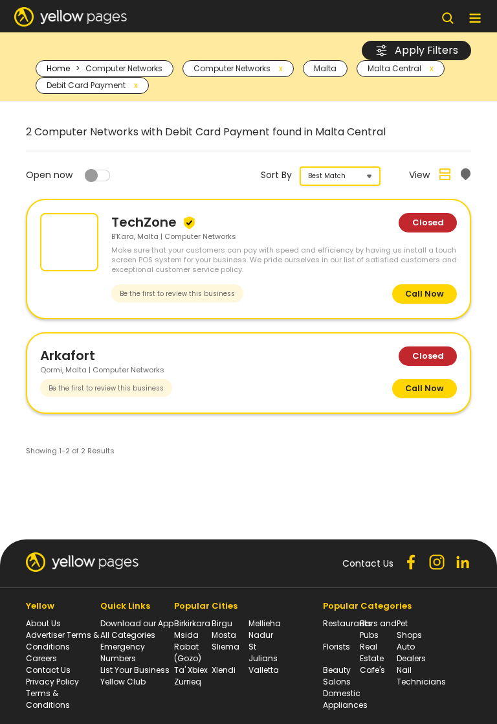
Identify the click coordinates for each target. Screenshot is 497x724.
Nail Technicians (421, 675)
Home (58, 68)
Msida (186, 634)
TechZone (145, 222)
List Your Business (135, 669)
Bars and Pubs (378, 629)
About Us (43, 623)
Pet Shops (409, 629)
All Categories (127, 634)
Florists (336, 646)
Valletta (263, 669)
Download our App (136, 623)
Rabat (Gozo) (187, 652)
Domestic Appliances (345, 699)
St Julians (263, 652)
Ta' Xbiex (191, 669)
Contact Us (48, 669)
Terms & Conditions (48, 699)
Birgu (222, 623)
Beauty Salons (337, 675)
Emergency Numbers (122, 652)
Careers (41, 658)
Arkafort (67, 355)
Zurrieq (187, 681)
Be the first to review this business (177, 294)
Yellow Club (123, 681)
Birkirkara (192, 623)
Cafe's (372, 669)
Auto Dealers (411, 652)
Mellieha (264, 623)
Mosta (224, 634)
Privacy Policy (52, 681)
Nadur (260, 634)
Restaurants (347, 623)
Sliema (225, 646)
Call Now (424, 293)
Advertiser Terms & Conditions (62, 640)
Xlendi (224, 669)
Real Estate (372, 652)
